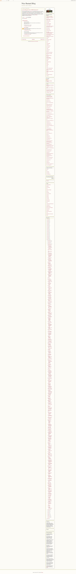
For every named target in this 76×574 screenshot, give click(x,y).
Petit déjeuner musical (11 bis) (49, 503)
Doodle (47, 38)
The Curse (47, 171)
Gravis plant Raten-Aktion (50, 322)
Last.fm (47, 48)
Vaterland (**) (48, 162)
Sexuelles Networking (49, 370)
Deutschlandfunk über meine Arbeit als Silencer (50, 34)
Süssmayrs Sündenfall (49, 364)
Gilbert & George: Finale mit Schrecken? (49, 458)
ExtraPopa (47, 192)
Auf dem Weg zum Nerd (49, 495)
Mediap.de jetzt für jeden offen (50, 474)
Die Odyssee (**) (48, 115)
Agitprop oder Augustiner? (49, 484)
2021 (48, 224)
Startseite (33, 39)
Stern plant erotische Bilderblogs (49, 344)
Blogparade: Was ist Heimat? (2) (49, 399)
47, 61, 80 (49, 278)
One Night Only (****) (49, 138)
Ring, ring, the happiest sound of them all (50, 467)
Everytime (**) (48, 121)
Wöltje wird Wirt (50, 342)
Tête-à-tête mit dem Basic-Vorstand (49, 394)
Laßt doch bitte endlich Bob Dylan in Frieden (50, 470)
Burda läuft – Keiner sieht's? (49, 396)
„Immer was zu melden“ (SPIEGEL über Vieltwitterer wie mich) (49, 17)
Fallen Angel (49, 482)
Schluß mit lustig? (49, 349)
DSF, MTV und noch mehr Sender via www (49, 381)
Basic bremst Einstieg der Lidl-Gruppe (49, 486)
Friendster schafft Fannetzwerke (50, 508)
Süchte (49, 277)
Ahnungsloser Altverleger (49, 354)
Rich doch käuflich (49, 452)
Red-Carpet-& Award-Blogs (50, 331)
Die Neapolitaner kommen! (50, 248)
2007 (48, 239)
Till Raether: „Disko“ (48, 92)
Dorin (24, 27)
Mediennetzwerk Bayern (49, 52)
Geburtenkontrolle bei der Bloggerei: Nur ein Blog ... (50, 272)
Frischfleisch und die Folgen (49, 497)
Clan (47, 188)
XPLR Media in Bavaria (49, 74)
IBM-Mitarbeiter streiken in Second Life (50, 448)
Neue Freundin (50, 465)
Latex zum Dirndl (49, 505)
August (49, 509)
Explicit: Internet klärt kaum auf (50, 388)
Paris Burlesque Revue (50, 379)
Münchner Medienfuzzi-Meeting (50, 366)
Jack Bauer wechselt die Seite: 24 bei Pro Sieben (49, 425)
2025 (48, 220)
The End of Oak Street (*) (49, 157)
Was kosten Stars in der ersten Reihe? (50, 316)
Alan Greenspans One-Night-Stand (49, 413)
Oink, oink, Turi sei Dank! (50, 258)
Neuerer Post (24, 39)
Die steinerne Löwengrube (49, 499)
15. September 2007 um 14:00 (27, 30)
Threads (47, 64)
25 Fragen (47, 22)
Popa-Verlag (47, 208)
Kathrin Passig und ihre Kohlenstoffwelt (50, 404)
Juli (48, 510)
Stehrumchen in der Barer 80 (50, 253)
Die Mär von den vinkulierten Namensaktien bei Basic (50, 461)
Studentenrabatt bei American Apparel (50, 464)
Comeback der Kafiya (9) (49, 429)
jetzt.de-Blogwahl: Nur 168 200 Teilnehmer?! (50, 357)
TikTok (47, 65)
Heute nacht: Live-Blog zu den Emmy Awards (49, 334)
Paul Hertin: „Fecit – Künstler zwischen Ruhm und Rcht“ (50, 90)
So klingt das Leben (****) (49, 146)
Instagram (47, 44)
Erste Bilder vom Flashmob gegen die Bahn (50, 433)
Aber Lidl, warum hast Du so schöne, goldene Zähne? (50, 361)
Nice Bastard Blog (29, 3)
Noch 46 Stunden (49, 286)
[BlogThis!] (28, 17)
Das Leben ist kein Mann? (49, 295)
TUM (47, 212)
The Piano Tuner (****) (49, 158)
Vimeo (47, 73)
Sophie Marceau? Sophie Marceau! (49, 337)
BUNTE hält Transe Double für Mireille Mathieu (49, 319)
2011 (48, 235)
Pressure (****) (48, 139)
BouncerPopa (48, 187)
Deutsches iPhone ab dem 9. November (49, 310)
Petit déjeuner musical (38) (49, 246)
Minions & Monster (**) (49, 133)
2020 (48, 225)
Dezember (49, 240)
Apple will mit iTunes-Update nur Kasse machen (49, 421)
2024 (48, 221)
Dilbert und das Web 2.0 (50, 410)
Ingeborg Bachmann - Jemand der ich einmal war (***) (49, 130)
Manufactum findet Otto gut (50, 339)
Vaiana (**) (47, 161)
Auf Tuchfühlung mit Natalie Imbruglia (50, 270)
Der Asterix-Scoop (48, 30)
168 (26, 15)
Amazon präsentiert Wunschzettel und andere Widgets (50, 324)
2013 (48, 233)
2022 (48, 223)
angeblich (26, 28)
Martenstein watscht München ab (49, 264)
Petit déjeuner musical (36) (49, 341)
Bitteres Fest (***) (48, 101)
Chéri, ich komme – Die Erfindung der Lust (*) (49, 105)
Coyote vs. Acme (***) (49, 106)
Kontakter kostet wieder (50, 281)
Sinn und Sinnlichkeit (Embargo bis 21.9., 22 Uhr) (49, 145)
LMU (47, 202)
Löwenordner (48, 49)
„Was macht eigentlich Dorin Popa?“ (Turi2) (49, 19)
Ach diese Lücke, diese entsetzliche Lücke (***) (49, 96)
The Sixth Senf (49, 377)
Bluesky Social (48, 29)
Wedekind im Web (49, 406)
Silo (46, 170)
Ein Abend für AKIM (48, 39)
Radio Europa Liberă (49, 211)
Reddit (47, 60)
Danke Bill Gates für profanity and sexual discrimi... (50, 255)
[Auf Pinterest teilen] (30, 17)
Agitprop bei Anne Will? (49, 427)
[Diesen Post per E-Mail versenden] (27, 17)
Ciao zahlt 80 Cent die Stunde (49, 284)
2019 (48, 226)
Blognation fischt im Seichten (50, 478)
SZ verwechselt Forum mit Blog (50, 481)
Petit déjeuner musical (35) (49, 431)
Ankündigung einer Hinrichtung (49, 304)
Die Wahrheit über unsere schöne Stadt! (50, 260)
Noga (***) (47, 134)
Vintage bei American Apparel (49, 384)
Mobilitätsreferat (48, 206)
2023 (48, 222)
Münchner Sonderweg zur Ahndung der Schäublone (50, 306)
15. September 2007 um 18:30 (27, 34)
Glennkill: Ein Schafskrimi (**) (50, 125)
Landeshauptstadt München (49, 203)
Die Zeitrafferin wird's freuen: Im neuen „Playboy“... (50, 372)
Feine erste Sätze (48, 193)
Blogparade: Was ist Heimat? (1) (49, 401)
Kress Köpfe (47, 47)
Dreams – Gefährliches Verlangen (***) (49, 117)
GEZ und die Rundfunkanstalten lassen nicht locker (50, 375)
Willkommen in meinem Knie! (50, 265)
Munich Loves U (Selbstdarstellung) (48, 57)
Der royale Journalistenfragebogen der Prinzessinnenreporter (49, 33)
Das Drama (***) (48, 107)
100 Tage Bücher (48, 184)
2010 (48, 236)
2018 (48, 227)
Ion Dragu (47, 198)
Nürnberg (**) (48, 135)
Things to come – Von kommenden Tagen (50, 288)
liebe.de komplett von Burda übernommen (50, 488)
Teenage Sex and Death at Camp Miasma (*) (49, 154)
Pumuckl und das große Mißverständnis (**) (49, 141)
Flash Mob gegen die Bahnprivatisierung (50, 476)
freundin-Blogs (48, 43)
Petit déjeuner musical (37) (49, 280)
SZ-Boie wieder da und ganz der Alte (50, 492)
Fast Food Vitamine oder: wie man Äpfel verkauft (50, 391)
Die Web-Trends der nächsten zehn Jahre (50, 408)
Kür (39, 11)
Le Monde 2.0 (49, 419)
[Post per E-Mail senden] (26, 17)
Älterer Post (42, 39)
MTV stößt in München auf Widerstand (50, 387)
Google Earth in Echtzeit (50, 501)
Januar (49, 517)
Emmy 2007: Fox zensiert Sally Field (49, 298)
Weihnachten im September (50, 417)
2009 (48, 237)
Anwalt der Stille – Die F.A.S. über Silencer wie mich (49, 26)
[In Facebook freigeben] (29, 17)
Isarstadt (28, 12)
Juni (48, 511)
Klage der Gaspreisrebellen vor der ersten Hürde (50, 313)
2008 (48, 238)
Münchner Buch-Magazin (49, 207)
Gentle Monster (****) (49, 124)
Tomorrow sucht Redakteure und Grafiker (50, 436)
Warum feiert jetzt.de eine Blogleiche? (49, 439)
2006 (48, 518)
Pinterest (47, 59)
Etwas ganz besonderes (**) (49, 120)
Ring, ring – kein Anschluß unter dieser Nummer (50, 275)
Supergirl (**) (48, 152)
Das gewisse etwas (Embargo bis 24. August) (49, 109)
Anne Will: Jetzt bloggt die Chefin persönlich (50, 293)
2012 (48, 234)
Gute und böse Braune (49, 291)
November (49, 241)
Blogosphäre (25, 18)
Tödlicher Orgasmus (49, 440)
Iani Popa (47, 197)
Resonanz (31, 11)
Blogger (42, 572)
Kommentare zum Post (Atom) (34, 41)
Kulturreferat (48, 201)
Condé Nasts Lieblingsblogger (50, 416)
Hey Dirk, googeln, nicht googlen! (50, 328)
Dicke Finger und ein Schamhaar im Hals (49, 352)
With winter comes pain (49, 267)
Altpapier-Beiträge (48, 23)
